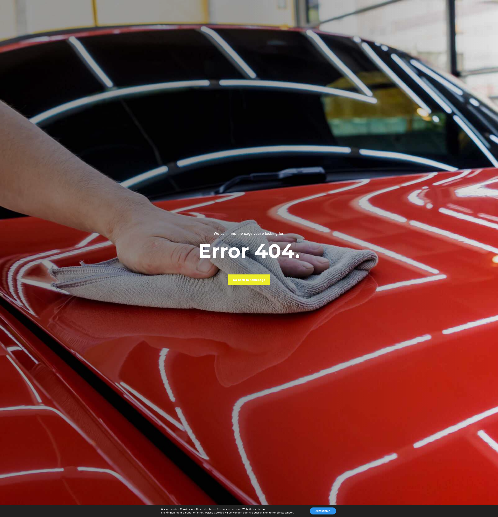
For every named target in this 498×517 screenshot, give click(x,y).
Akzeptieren (323, 511)
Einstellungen (285, 512)
